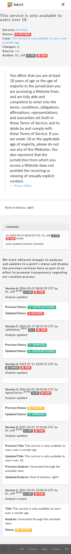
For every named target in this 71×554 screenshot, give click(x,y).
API (22, 549)
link (17, 51)
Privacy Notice (23, 185)
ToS (67, 549)
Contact (33, 549)
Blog (44, 549)
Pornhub (21, 30)
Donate (56, 549)
